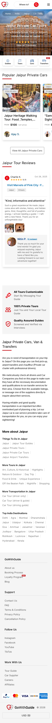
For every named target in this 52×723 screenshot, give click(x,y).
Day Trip (29, 474)
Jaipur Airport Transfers (15, 457)
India (17, 13)
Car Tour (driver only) (14, 496)
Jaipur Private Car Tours (15, 452)
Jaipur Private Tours (13, 448)
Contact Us (11, 600)
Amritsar (14, 527)
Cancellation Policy (15, 619)
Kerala (20, 540)
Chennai (39, 522)
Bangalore (19, 531)
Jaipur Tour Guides (22, 443)
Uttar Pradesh (36, 531)
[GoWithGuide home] (5, 4)
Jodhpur (6, 531)
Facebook (10, 642)
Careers (9, 679)
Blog (7, 581)
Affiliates (9, 684)
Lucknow (20, 536)
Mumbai (23, 517)
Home (8, 13)
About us (9, 567)
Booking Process (14, 572)
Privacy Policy (12, 614)
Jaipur (27, 13)
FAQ (7, 605)
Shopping (44, 483)
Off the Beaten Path (13, 483)
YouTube (9, 647)
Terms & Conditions (15, 609)
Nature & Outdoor (12, 474)
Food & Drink (9, 478)
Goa (4, 527)
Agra (13, 517)
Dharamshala (38, 517)
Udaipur (16, 522)
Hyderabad (8, 540)
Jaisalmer (27, 527)
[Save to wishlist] (37, 87)
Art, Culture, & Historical (15, 469)
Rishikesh (7, 536)
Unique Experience (29, 478)
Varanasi (40, 527)
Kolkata (28, 522)
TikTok (8, 651)
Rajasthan (33, 536)
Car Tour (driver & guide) (16, 500)
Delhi (5, 517)
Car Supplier (11, 675)
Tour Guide (11, 670)
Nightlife (31, 483)
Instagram (10, 638)
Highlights (37, 469)
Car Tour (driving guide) (15, 505)
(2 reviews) (32, 239)
